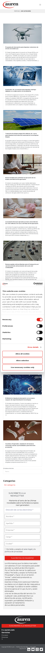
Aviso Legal (33, 647)
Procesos (5, 635)
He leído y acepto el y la (20, 550)
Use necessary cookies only (22, 367)
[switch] (40, 326)
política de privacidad (13, 552)
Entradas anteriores (8, 468)
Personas (5, 637)
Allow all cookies (22, 354)
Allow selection (22, 361)
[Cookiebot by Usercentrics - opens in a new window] (33, 283)
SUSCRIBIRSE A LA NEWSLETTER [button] (22, 626)
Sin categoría (9, 485)
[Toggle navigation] (40, 4)
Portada (17, 11)
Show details (33, 347)
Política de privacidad (22, 647)
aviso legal (28, 549)
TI (2, 639)
